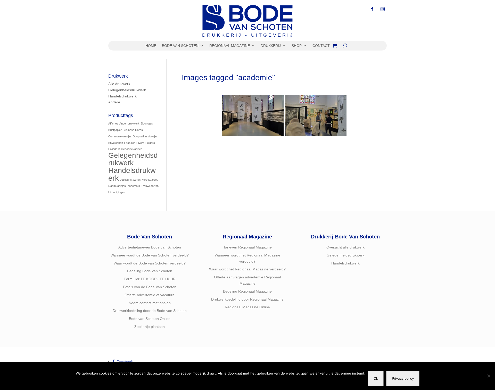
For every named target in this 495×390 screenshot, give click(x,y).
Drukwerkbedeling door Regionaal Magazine (247, 299)
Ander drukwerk (129, 123)
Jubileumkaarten (130, 179)
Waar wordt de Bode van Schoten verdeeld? (150, 263)
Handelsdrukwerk (122, 96)
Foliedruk (114, 149)
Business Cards (133, 129)
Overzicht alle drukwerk (345, 247)
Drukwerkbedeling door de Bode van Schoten (150, 311)
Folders (150, 142)
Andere (114, 102)
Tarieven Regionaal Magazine (247, 247)
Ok (376, 378)
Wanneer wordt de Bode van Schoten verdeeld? (150, 255)
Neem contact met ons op (150, 303)
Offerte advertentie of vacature (150, 295)
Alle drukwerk (119, 84)
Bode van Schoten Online (149, 319)
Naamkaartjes (117, 185)
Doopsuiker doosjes (145, 136)
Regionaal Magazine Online (247, 307)
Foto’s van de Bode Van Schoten (149, 287)
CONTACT (321, 46)
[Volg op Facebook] (372, 9)
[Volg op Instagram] (382, 9)
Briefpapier (115, 129)
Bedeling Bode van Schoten (149, 271)
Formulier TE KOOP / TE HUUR (150, 279)
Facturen (129, 142)
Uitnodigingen (116, 192)
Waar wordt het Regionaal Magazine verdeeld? (247, 269)
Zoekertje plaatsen (149, 327)
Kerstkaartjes (150, 179)
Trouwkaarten (150, 185)
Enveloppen (115, 142)
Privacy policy (403, 378)
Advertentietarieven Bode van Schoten (149, 247)
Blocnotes (147, 123)
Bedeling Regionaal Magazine (247, 291)
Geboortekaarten (131, 149)
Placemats (133, 185)
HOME (150, 46)
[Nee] (488, 375)
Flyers (140, 142)
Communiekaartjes (120, 136)
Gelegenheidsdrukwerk (127, 90)
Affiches (113, 123)
